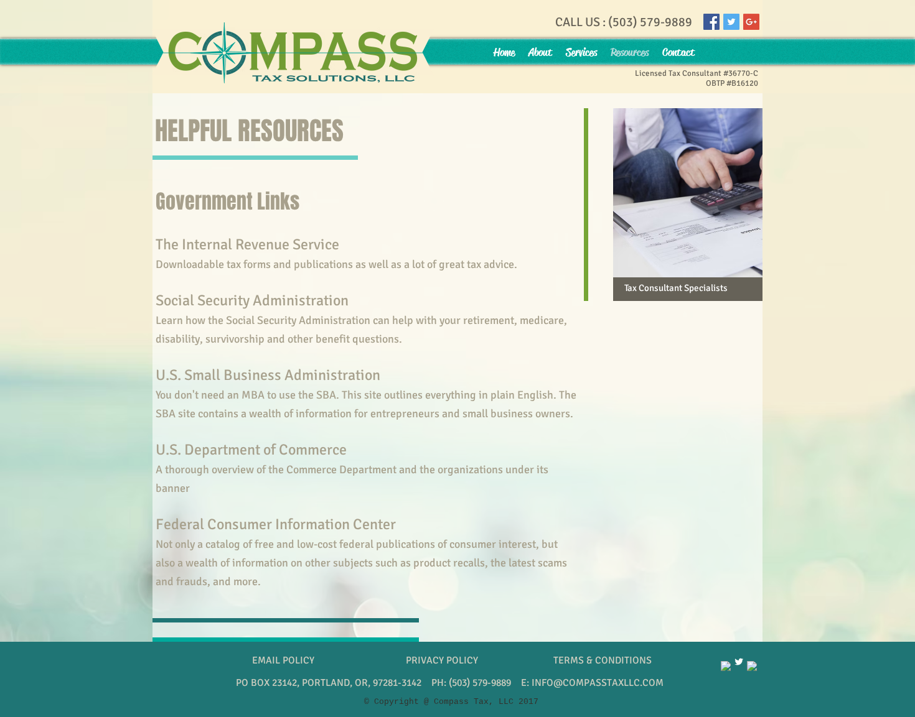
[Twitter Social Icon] (731, 22)
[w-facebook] (726, 666)
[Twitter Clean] (739, 662)
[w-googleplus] (752, 666)
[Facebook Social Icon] (711, 22)
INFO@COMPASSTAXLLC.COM (598, 683)
